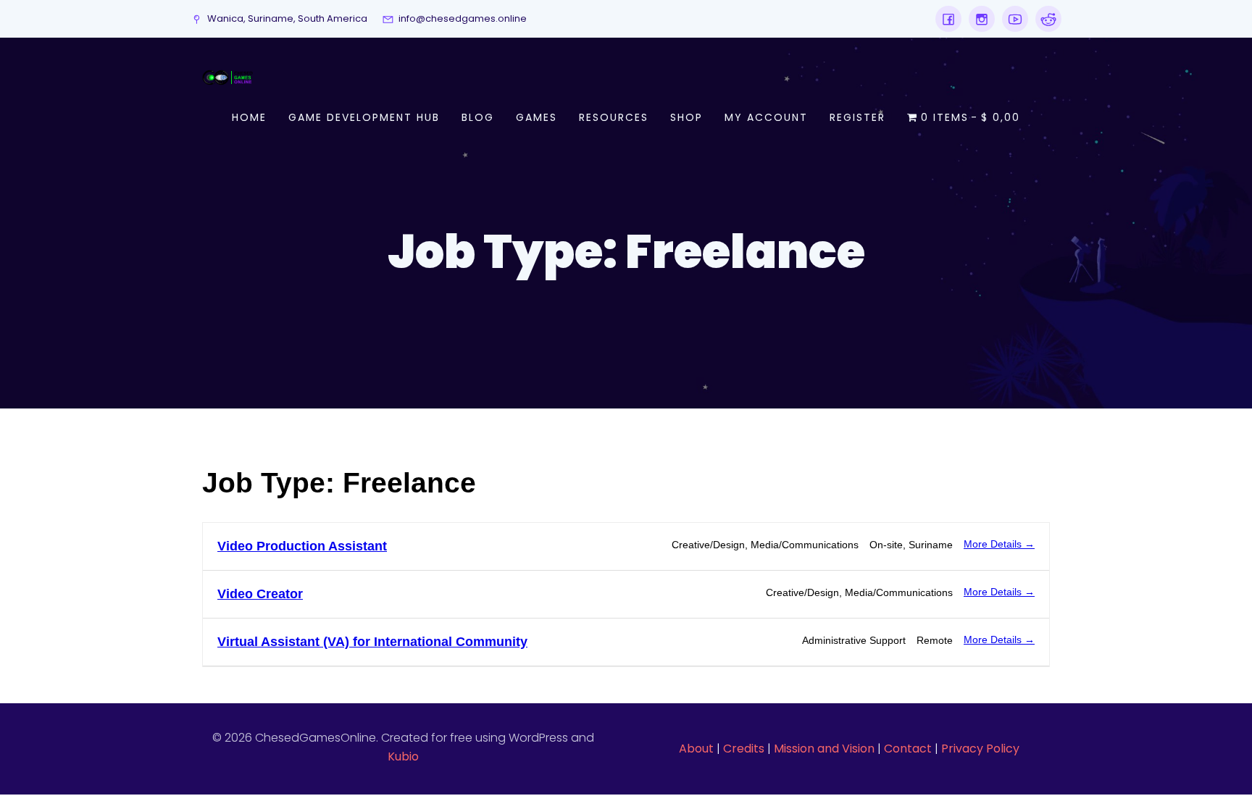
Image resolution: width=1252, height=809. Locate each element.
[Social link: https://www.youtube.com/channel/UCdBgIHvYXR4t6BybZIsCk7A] (1011, 19)
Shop (686, 117)
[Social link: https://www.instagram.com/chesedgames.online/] (978, 19)
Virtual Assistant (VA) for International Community (372, 641)
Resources (613, 117)
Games (536, 117)
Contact (908, 748)
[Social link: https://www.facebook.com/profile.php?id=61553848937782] (948, 19)
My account (766, 117)
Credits (743, 748)
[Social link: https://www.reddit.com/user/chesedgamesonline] (1044, 19)
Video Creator (260, 594)
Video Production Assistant (302, 546)
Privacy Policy (980, 748)
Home (249, 117)
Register (857, 117)
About (696, 748)
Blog (478, 117)
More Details (994, 544)
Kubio (403, 756)
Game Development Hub (364, 117)
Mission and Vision (824, 748)
